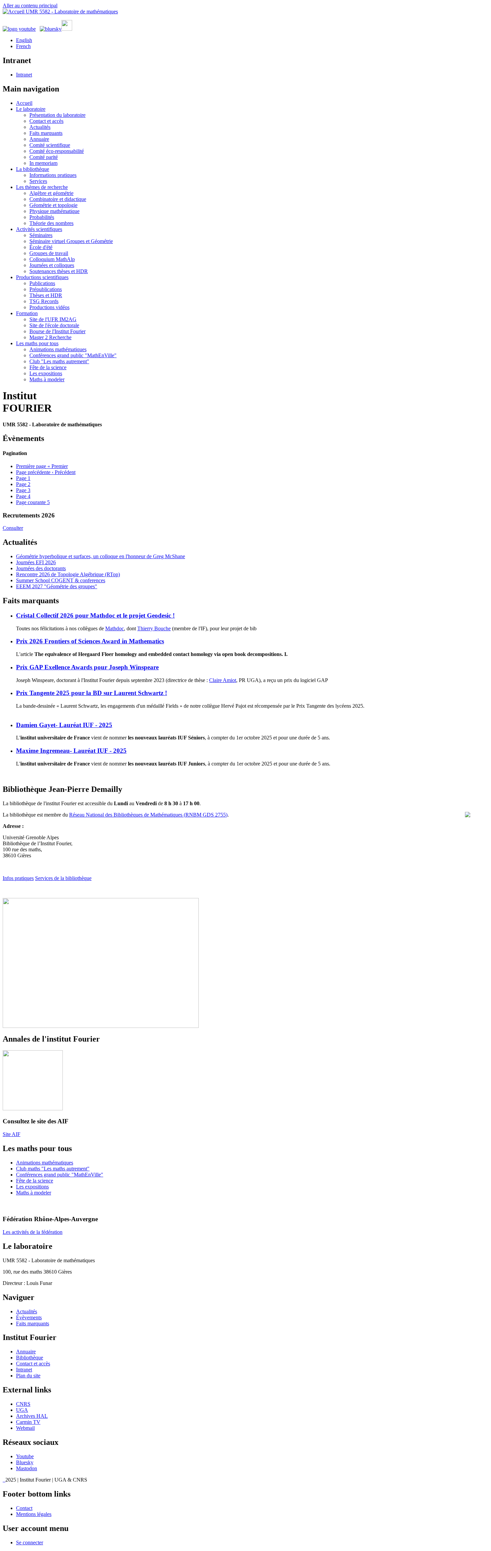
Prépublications (45, 289)
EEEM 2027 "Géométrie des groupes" (56, 586)
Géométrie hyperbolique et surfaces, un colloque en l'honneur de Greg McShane (100, 556)
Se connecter (29, 1542)
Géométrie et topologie (53, 205)
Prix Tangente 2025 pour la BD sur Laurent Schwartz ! (91, 692)
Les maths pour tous (37, 343)
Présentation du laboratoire (57, 115)
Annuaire (39, 139)
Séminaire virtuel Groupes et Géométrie (71, 241)
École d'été (40, 247)
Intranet (24, 74)
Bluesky (24, 1462)
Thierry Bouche (154, 628)
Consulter (13, 528)
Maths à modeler (46, 379)
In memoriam (43, 163)
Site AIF (11, 1134)
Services (38, 181)
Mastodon (26, 1468)
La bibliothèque (32, 169)
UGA (22, 1410)
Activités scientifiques (39, 229)
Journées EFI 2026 (36, 562)
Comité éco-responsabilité (56, 151)
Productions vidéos (49, 307)
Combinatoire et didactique (57, 199)
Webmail (25, 1428)
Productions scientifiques (42, 277)
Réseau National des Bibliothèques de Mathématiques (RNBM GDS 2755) (148, 815)
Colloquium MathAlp (52, 259)
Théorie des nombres (51, 223)
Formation (27, 313)
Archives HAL (32, 1416)
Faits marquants (45, 133)
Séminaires (40, 235)
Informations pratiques (52, 175)
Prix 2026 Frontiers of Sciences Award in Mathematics (90, 641)
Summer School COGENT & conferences (60, 580)
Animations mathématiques (58, 349)
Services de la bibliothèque (63, 878)
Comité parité (43, 157)
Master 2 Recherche (50, 337)
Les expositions (45, 373)
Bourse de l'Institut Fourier (57, 331)
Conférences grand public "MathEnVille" (73, 355)
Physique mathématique (54, 211)
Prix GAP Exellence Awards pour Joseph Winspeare (87, 667)
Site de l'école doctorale (54, 325)
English (24, 40)
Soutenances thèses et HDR (58, 271)
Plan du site (28, 1375)
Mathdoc (114, 628)
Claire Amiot (222, 680)
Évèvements (29, 1317)
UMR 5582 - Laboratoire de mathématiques (72, 11)
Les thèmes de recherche (42, 187)
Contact (24, 1508)
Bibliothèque (29, 1357)
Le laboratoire (30, 109)
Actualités (39, 127)
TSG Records (43, 301)
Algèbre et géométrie (51, 193)
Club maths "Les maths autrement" (53, 1168)
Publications (42, 283)
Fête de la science (47, 367)
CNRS (23, 1404)
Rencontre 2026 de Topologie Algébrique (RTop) (68, 574)
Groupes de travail (48, 253)
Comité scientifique (49, 145)
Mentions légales (33, 1514)
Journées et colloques (51, 265)
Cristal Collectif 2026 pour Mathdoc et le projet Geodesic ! (95, 615)
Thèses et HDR (45, 295)
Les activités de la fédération (32, 1232)
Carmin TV (28, 1422)
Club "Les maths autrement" (59, 361)
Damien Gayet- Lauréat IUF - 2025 (64, 724)
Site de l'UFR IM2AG (52, 319)
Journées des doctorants (41, 568)
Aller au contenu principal (30, 5)
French (23, 46)
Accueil (24, 103)
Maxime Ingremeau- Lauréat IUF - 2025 (71, 750)
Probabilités (41, 217)
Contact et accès (46, 121)
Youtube (25, 1456)
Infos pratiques (18, 878)
